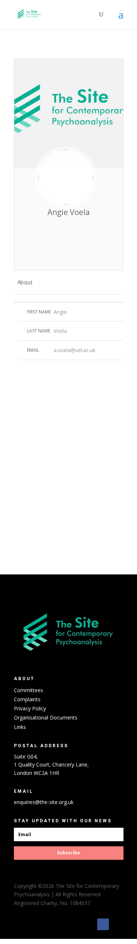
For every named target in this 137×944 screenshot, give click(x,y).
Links (20, 726)
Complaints (27, 699)
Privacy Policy (30, 708)
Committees (28, 690)
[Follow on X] (117, 924)
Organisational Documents (45, 717)
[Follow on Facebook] (103, 924)
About (25, 282)
